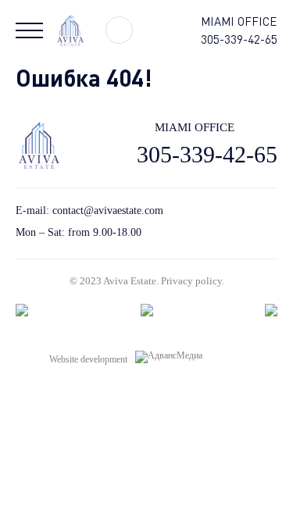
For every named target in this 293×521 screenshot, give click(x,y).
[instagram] (271, 221)
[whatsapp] (244, 221)
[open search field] (119, 30)
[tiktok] (217, 221)
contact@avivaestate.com (107, 210)
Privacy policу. (192, 281)
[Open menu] (29, 30)
